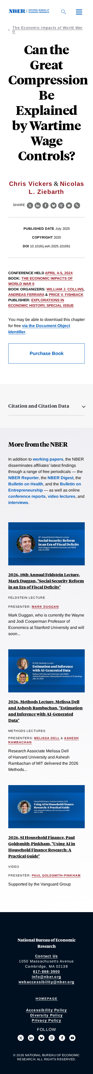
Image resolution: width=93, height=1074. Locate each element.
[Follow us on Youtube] (72, 1038)
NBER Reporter (23, 478)
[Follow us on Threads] (52, 1038)
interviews (18, 502)
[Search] (63, 12)
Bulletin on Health (25, 484)
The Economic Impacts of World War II (47, 30)
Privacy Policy (46, 1020)
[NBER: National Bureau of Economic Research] (30, 12)
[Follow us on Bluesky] (41, 1038)
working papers (48, 459)
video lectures (61, 496)
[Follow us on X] (21, 1038)
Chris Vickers (30, 183)
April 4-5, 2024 (59, 273)
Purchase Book (47, 353)
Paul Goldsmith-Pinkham (56, 875)
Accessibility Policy (46, 1010)
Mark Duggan (45, 607)
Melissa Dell (47, 738)
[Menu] (79, 12)
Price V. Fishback (66, 295)
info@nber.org (46, 977)
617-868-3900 (46, 971)
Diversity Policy (46, 1015)
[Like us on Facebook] (62, 1038)
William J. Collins (65, 289)
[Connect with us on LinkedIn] (31, 1038)
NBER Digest (60, 478)
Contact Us (46, 956)
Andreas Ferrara (26, 295)
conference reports (27, 496)
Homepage (47, 998)
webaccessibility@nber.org (46, 982)
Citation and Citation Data (38, 406)
